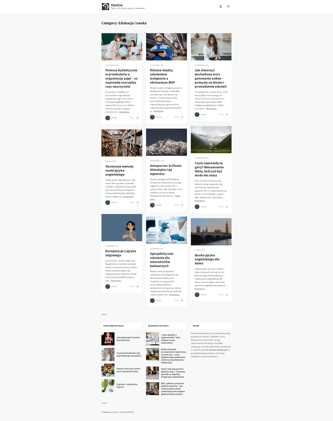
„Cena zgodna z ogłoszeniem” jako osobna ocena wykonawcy (170, 338)
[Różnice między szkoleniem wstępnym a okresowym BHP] (150, 54)
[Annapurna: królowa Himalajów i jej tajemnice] (150, 149)
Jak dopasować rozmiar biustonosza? (128, 338)
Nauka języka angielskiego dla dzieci (207, 259)
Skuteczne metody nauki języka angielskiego (119, 170)
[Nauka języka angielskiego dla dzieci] (195, 239)
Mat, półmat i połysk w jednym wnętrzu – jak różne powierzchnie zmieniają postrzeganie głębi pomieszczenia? (173, 388)
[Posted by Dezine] (107, 118)
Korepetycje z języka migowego (120, 253)
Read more (124, 112)
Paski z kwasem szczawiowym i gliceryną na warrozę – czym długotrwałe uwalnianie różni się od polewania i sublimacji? (173, 356)
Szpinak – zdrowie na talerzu (126, 385)
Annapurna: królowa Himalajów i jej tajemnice (165, 169)
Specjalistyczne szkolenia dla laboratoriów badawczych (161, 259)
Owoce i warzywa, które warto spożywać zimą (128, 370)
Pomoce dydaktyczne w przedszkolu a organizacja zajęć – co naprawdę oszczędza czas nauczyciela (121, 78)
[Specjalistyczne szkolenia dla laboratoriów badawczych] (150, 237)
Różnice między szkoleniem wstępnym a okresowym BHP (162, 76)
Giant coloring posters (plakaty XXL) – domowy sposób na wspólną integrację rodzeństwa (173, 372)
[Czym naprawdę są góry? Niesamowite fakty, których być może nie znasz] (195, 147)
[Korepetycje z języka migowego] (105, 235)
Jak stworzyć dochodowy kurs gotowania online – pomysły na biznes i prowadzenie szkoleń (210, 78)
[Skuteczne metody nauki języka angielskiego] (105, 150)
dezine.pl (222, 350)
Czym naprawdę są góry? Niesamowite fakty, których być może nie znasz (209, 169)
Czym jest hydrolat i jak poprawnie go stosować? (128, 354)
